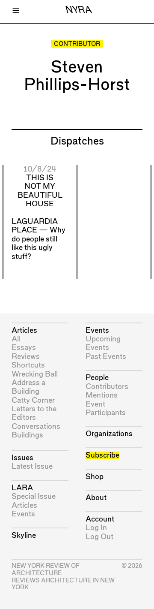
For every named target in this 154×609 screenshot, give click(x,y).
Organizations (109, 433)
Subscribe (102, 455)
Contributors (107, 386)
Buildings (27, 435)
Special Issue (34, 496)
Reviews (26, 356)
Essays (24, 347)
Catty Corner (33, 400)
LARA (22, 487)
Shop (95, 476)
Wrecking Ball (35, 374)
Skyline (24, 535)
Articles (24, 330)
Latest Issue (32, 466)
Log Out (99, 536)
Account (100, 519)
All (16, 339)
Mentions (102, 395)
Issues (22, 457)
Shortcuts (28, 365)
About (96, 497)
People (97, 377)
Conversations (36, 426)
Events (23, 514)
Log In (96, 527)
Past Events (106, 356)
